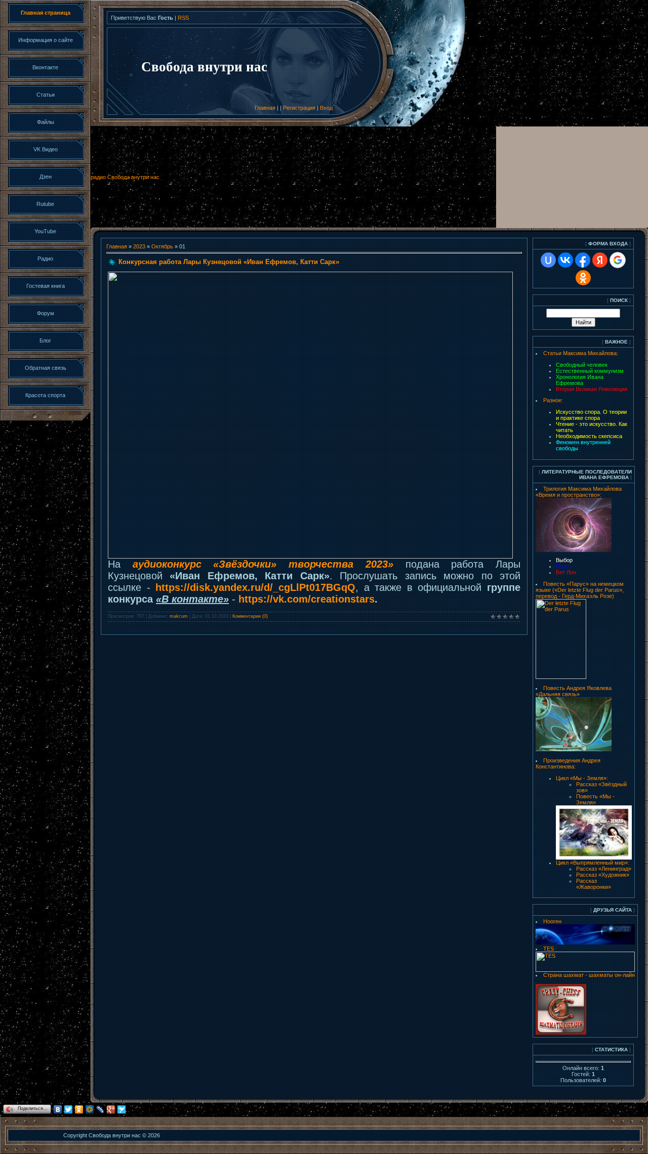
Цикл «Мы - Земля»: (582, 778)
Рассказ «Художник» (602, 875)
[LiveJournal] (100, 1109)
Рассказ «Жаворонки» (593, 884)
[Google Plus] (111, 1109)
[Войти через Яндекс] (600, 260)
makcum (179, 616)
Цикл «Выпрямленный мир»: (592, 863)
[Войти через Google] (618, 260)
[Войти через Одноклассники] (583, 277)
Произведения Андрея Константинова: (568, 763)
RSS (183, 18)
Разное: (553, 400)
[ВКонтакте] (58, 1109)
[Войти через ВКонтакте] (565, 260)
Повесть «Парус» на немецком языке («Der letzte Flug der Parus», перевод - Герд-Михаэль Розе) (580, 590)
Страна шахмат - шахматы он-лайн (589, 975)
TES (548, 949)
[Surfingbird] (121, 1109)
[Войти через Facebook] (582, 260)
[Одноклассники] (79, 1109)
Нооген (552, 921)
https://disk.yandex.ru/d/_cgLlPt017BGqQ (255, 587)
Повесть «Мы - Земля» (595, 799)
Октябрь (162, 246)
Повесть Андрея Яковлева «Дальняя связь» (574, 691)
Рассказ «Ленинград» (603, 869)
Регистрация (299, 108)
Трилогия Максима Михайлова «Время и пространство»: (579, 492)
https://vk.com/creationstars (306, 599)
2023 (139, 246)
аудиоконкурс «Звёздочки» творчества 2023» (263, 564)
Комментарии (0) (250, 616)
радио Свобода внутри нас (125, 177)
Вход (326, 108)
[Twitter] (68, 1109)
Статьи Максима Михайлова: (580, 353)
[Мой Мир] (90, 1109)
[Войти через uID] (548, 260)
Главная (265, 108)
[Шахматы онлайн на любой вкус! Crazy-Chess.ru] (561, 1033)
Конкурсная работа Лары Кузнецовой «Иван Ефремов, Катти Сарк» (228, 262)
